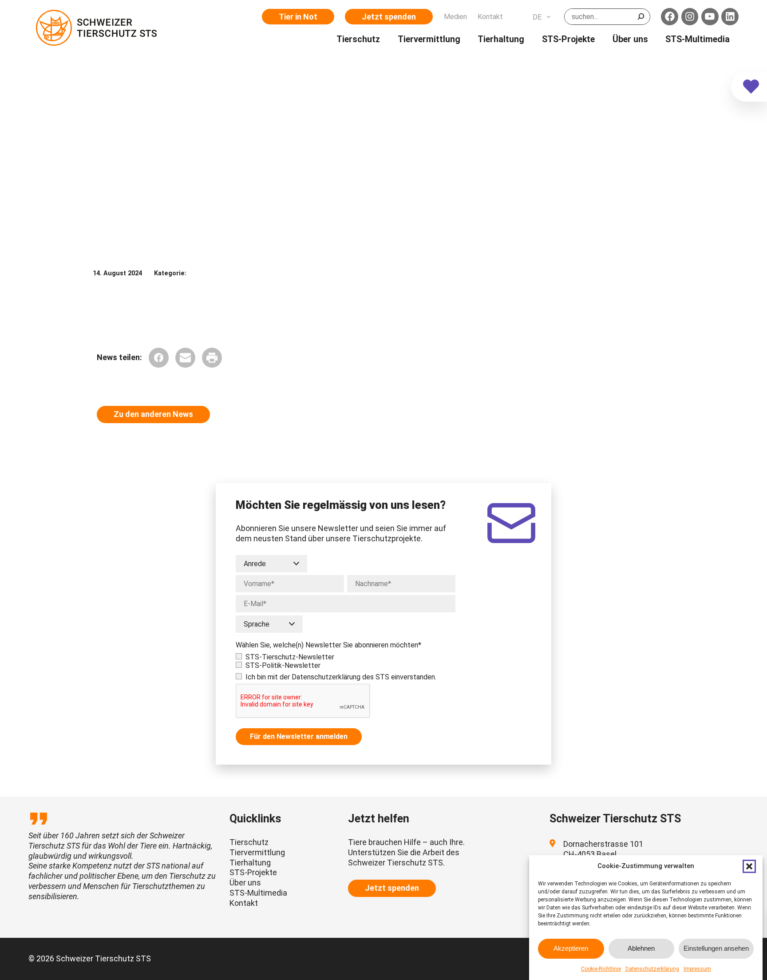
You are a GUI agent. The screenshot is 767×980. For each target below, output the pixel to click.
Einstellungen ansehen (716, 948)
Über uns (245, 882)
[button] (749, 866)
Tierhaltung (250, 862)
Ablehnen (641, 948)
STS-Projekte (253, 872)
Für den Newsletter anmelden (299, 736)
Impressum (697, 969)
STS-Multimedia (258, 892)
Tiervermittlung (257, 852)
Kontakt (243, 903)
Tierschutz (249, 842)
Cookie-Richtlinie (601, 969)
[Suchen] (641, 16)
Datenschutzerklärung (652, 969)
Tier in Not (298, 16)
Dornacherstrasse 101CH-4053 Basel (603, 849)
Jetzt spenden (389, 16)
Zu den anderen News (153, 414)
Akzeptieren (571, 948)
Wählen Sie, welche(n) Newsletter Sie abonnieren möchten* (328, 645)
